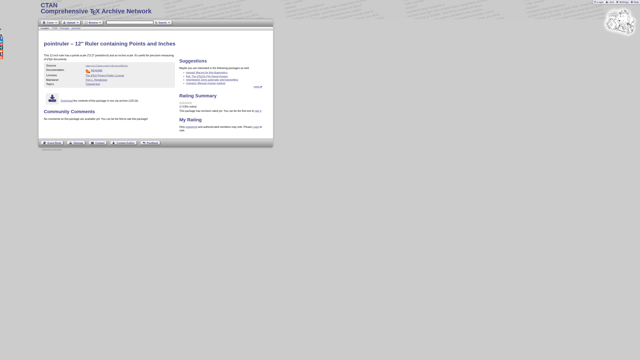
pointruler (76, 28)
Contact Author (125, 143)
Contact (99, 143)
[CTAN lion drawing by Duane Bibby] (620, 40)
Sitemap (78, 143)
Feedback (152, 143)
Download (67, 100)
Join (611, 2)
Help (636, 2)
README (96, 70)
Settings (624, 2)
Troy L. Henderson (96, 79)
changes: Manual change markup (205, 83)
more (257, 86)
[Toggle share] (1, 29)
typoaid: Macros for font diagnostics (207, 72)
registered (191, 127)
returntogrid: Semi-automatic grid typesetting (212, 79)
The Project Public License (105, 75)
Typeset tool (93, 84)
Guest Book (54, 143)
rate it (258, 111)
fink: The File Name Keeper (207, 76)
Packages (65, 28)
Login (600, 2)
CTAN (55, 28)
